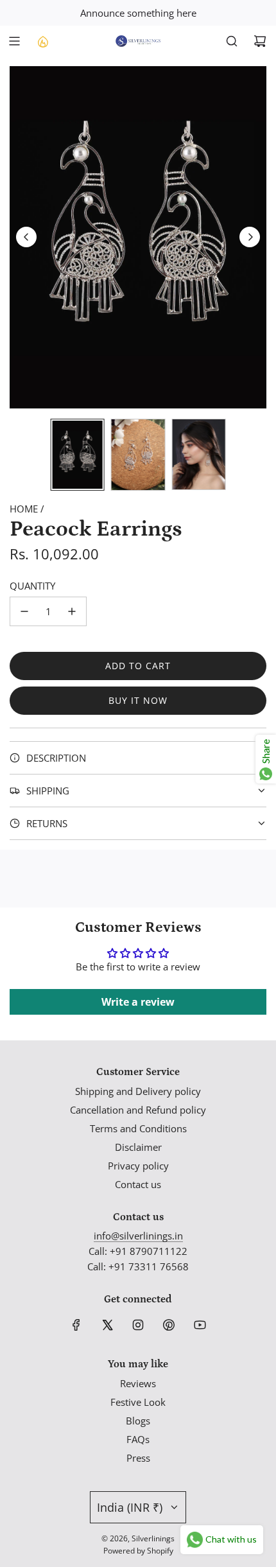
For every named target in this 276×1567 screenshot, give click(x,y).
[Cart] (260, 41)
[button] (26, 237)
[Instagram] (138, 1325)
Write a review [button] (138, 1002)
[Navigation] (14, 41)
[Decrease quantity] (24, 611)
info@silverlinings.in (138, 1235)
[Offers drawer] (42, 41)
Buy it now (138, 700)
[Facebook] (76, 1325)
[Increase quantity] (72, 611)
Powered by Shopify (138, 1550)
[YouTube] (199, 1325)
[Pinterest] (169, 1325)
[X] (107, 1325)
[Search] (232, 41)
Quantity (32, 585)
